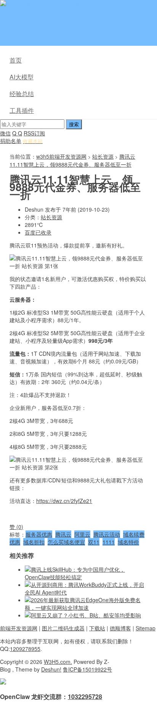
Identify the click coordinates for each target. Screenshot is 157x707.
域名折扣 (34, 542)
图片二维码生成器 (63, 628)
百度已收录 (38, 232)
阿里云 (82, 534)
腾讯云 (63, 534)
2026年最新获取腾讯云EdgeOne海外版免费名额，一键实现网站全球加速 (83, 603)
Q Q (17, 133)
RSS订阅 (34, 133)
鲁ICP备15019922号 (87, 669)
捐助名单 (10, 141)
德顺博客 (120, 628)
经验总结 (22, 93)
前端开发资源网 (18, 628)
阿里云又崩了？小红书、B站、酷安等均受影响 (86, 615)
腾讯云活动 (106, 534)
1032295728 (85, 696)
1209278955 (25, 648)
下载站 (97, 628)
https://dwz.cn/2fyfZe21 (64, 501)
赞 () (16, 526)
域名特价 (128, 542)
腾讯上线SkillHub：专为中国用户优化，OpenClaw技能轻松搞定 (75, 573)
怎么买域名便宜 (66, 542)
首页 (16, 60)
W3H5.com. (58, 661)
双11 (93, 542)
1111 (109, 542)
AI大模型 (22, 76)
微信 (5, 133)
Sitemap (145, 628)
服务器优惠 (39, 534)
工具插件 (22, 110)
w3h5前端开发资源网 (81, 4)
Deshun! (51, 669)
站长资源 (103, 156)
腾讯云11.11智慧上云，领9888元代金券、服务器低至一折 (72, 160)
